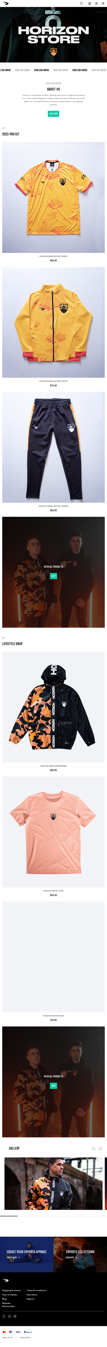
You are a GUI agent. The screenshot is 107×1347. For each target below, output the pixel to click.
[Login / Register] (89, 3)
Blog (4, 1299)
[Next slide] (100, 1148)
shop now (53, 114)
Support (31, 1299)
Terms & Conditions (36, 1290)
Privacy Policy (25, 1337)
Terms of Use (7, 1337)
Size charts (32, 1294)
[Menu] (103, 3)
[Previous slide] (93, 1148)
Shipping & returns (11, 1290)
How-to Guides (9, 1294)
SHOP (53, 576)
